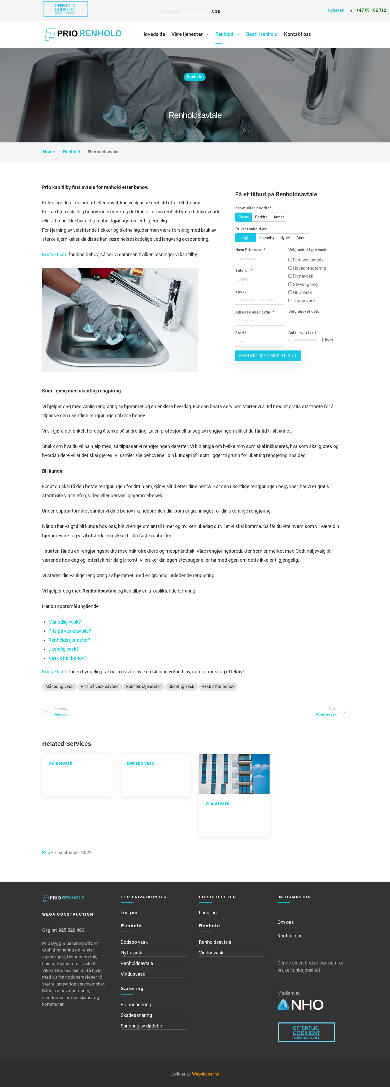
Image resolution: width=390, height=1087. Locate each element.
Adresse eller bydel (254, 312)
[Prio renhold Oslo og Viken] (84, 34)
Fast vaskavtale (308, 260)
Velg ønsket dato (303, 311)
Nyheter (336, 10)
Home (49, 152)
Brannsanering (136, 1004)
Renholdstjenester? (69, 640)
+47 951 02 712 (371, 10)
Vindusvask (217, 803)
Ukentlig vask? (64, 649)
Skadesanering (136, 1015)
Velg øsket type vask (307, 250)
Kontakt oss (297, 34)
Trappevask (303, 300)
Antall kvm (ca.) (302, 332)
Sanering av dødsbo (141, 1026)
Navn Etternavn (250, 250)
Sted (241, 333)
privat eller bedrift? (253, 208)
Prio (46, 852)
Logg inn (129, 912)
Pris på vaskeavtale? (70, 631)
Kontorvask (60, 763)
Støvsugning (305, 284)
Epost (240, 291)
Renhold (224, 34)
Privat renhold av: (251, 229)
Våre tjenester (187, 34)
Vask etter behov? (67, 658)
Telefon (244, 270)
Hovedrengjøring (309, 268)
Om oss (286, 922)
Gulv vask (302, 292)
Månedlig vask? (65, 622)
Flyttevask (302, 276)
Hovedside (153, 34)
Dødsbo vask (140, 763)
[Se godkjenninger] (65, 10)
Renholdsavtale (137, 963)
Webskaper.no (205, 1074)
